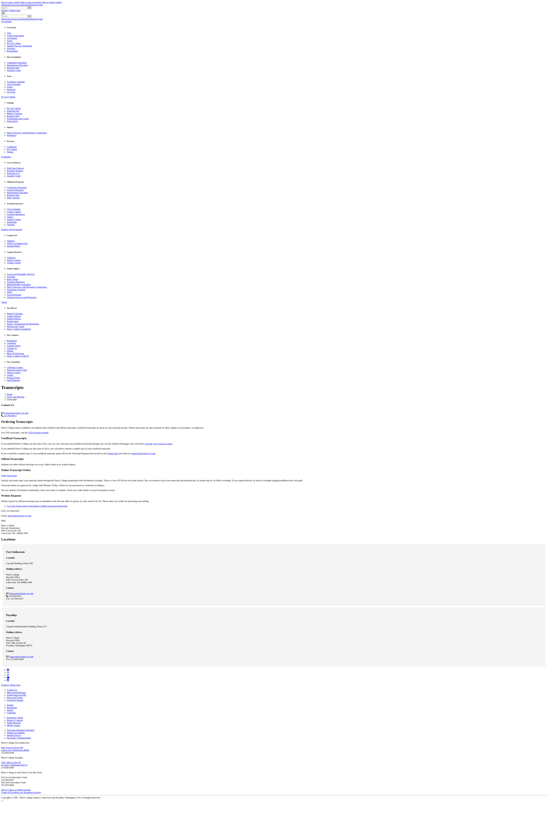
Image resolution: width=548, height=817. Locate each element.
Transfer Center (14, 70)
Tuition (10, 152)
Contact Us (12, 348)
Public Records (14, 723)
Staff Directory (13, 380)
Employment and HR (16, 695)
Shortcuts (5, 5)
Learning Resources (16, 214)
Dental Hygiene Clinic (17, 370)
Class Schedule (14, 84)
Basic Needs (12, 279)
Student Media (13, 246)
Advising (11, 48)
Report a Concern (15, 720)
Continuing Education (17, 62)
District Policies (14, 319)
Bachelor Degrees (15, 171)
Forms (10, 87)
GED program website (38, 432)
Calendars (11, 343)
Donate (10, 705)
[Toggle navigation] (3, 13)
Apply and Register (15, 397)
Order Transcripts (9, 475)
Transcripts (12, 222)
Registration (12, 51)
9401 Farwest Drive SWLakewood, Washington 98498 (15, 748)
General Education (15, 190)
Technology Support (16, 289)
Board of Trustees (15, 313)
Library (10, 217)
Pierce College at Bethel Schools (16, 790)
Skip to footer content (52, 2)
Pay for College (14, 43)
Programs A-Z (13, 173)
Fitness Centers (14, 260)
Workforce (11, 135)
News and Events (15, 697)
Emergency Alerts (15, 717)
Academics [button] (6, 157)
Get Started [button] (6, 21)
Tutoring (11, 224)
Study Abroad (13, 198)
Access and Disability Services (21, 274)
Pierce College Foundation (19, 329)
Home (9, 394)
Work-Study (12, 121)
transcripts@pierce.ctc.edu (143, 453)
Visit (9, 33)
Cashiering (12, 147)
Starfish (26, 5)
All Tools (11, 92)
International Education (17, 65)
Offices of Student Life (17, 243)
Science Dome (13, 378)
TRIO (9, 292)
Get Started (12, 38)
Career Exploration (15, 35)
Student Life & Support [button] (11, 229)
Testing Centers (14, 219)
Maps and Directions (16, 692)
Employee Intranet (15, 700)
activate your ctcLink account (158, 444)
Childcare (11, 257)
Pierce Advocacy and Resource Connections (27, 133)
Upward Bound (14, 295)
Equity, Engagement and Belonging (23, 324)
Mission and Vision (15, 326)
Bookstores (12, 340)
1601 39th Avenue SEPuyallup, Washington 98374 (14, 763)
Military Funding (14, 113)
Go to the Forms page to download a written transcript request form (37, 506)
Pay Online (12, 149)
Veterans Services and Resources (21, 297)
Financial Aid (13, 111)
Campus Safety (14, 346)
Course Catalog (14, 212)
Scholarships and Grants (18, 118)
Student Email (36, 5)
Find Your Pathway (15, 168)
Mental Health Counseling (19, 284)
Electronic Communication (19, 738)
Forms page (112, 453)
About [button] (4, 302)
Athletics (11, 241)
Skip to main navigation (31, 2)
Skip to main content (10, 2)
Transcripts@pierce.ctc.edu (16, 413)
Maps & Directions (15, 353)
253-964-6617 (10, 415)
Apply (10, 41)
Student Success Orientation (19, 46)
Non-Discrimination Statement (20, 730)
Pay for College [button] (8, 97)
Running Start (13, 68)
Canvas (13, 5)
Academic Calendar (16, 82)
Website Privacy (14, 735)
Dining (10, 351)
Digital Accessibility (16, 733)
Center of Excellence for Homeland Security (21, 792)
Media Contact (13, 725)
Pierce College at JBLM (18, 356)
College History (14, 316)
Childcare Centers (15, 367)
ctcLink (19, 5)
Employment (12, 321)
